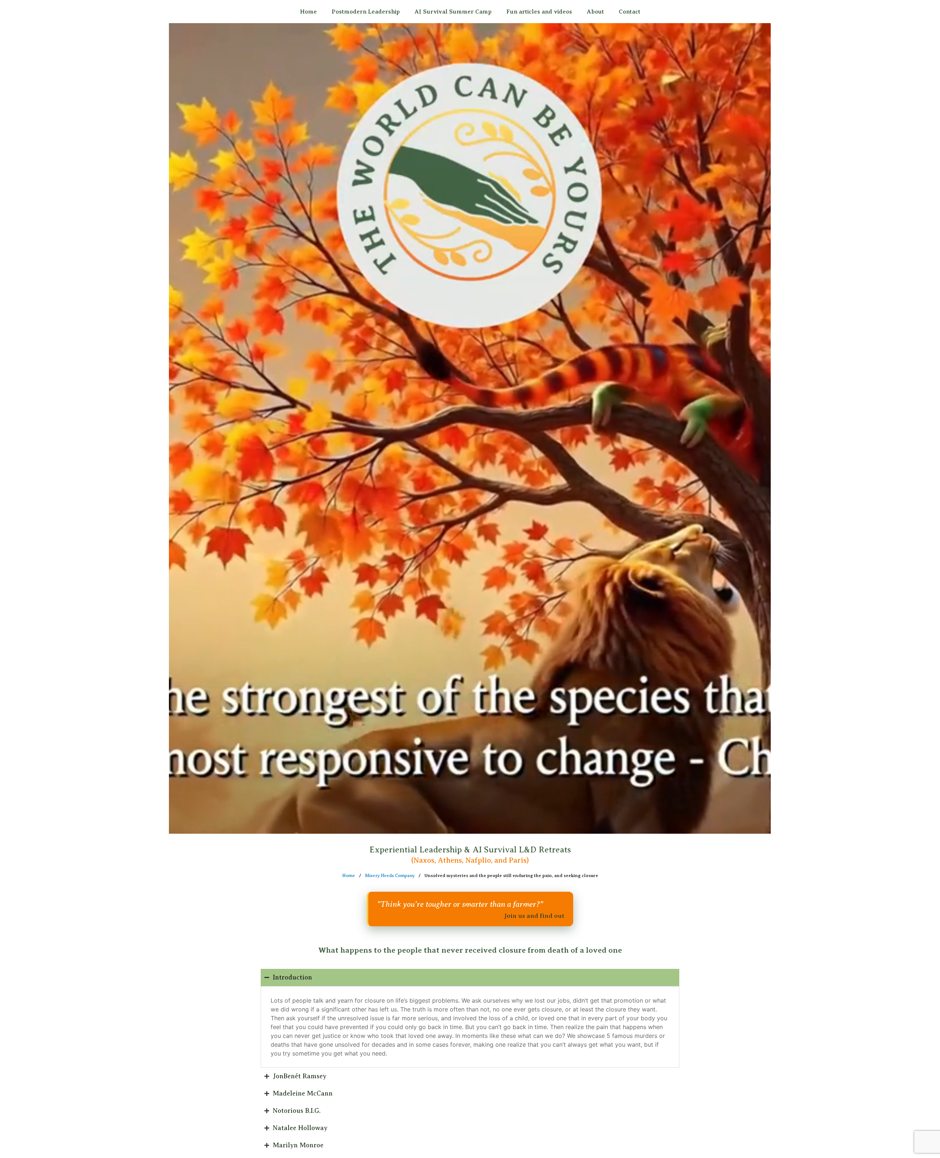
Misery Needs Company (390, 875)
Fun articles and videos (539, 11)
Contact (629, 11)
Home (308, 11)
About (595, 11)
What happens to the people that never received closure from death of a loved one (470, 950)
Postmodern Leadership (366, 11)
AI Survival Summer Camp (453, 11)
